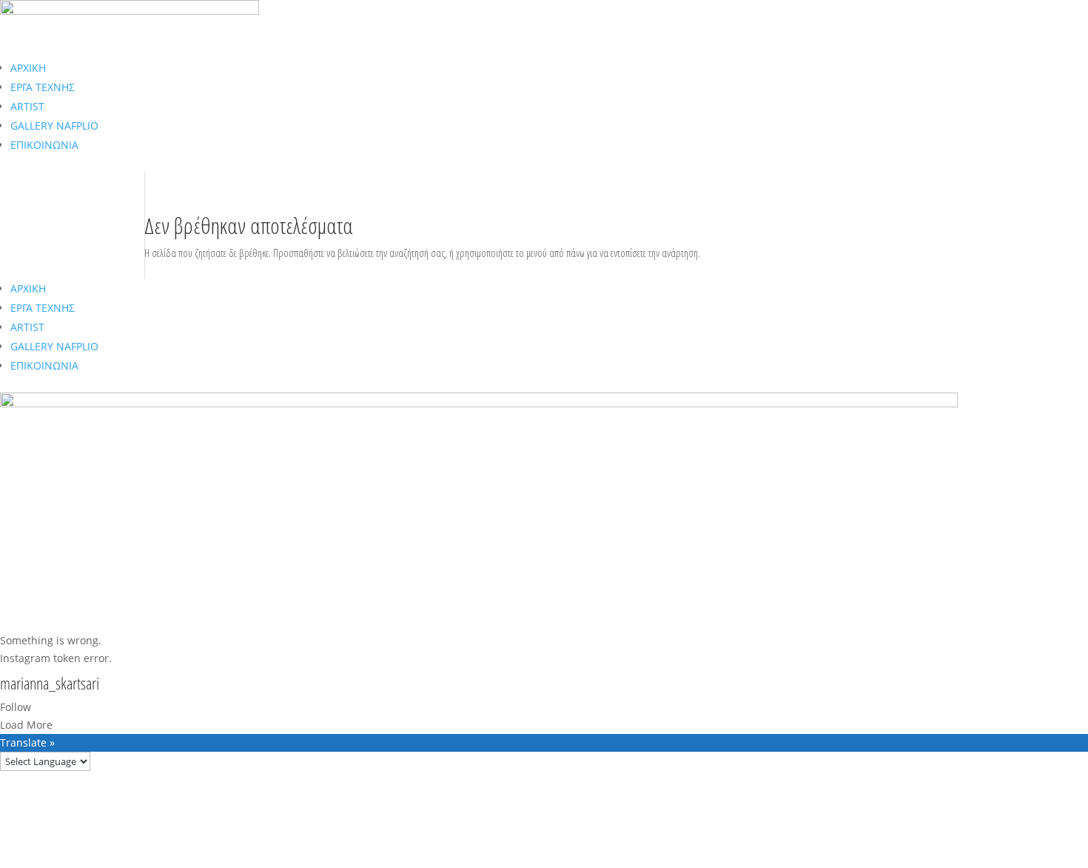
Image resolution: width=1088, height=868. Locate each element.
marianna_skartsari (49, 684)
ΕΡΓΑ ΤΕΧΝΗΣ (42, 87)
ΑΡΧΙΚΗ (28, 68)
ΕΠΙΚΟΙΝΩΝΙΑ (44, 145)
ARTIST (27, 106)
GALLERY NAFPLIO (54, 125)
